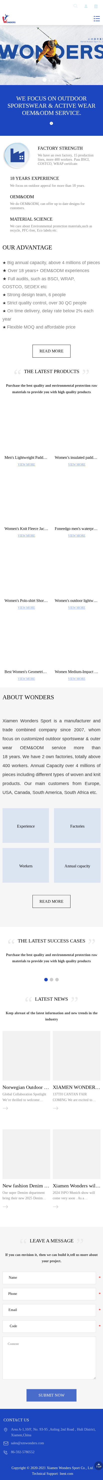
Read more (52, 351)
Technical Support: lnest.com (52, 1473)
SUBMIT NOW (51, 1395)
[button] (44, 80)
